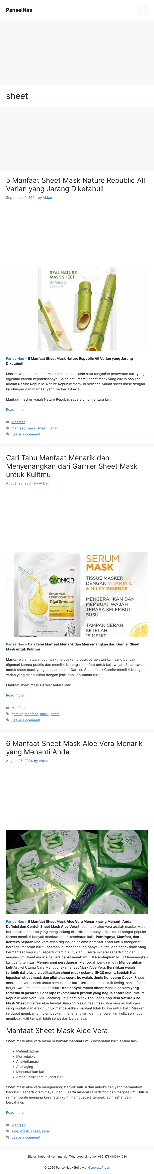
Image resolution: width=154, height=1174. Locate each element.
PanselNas (19, 10)
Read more (15, 410)
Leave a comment (25, 434)
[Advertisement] (77, 50)
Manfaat (18, 422)
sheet (42, 428)
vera (45, 1131)
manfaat (18, 428)
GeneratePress (99, 1167)
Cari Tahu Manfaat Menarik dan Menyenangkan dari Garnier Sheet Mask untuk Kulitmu (71, 466)
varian (53, 428)
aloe (14, 1131)
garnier (16, 714)
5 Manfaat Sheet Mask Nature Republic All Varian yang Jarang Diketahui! (75, 184)
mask (31, 428)
